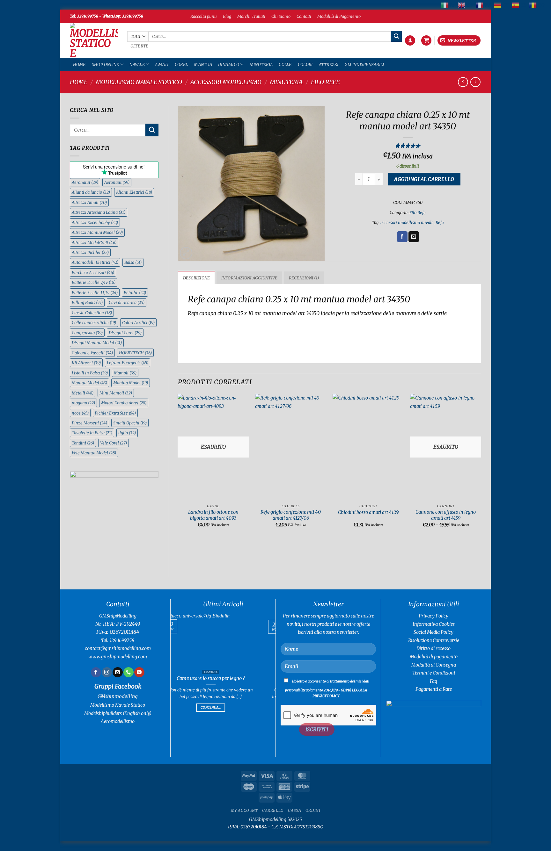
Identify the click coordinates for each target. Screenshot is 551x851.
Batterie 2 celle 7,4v (93, 282)
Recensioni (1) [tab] (304, 277)
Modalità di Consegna (433, 665)
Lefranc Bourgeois (127, 362)
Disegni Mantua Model (97, 342)
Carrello (273, 810)
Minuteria (261, 64)
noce (80, 412)
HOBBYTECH (135, 352)
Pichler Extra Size (115, 412)
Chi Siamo (280, 16)
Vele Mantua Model (94, 452)
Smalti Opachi (130, 422)
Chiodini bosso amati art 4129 (368, 512)
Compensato (87, 332)
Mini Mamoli (115, 392)
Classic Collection (92, 312)
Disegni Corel (125, 332)
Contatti (304, 16)
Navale (137, 64)
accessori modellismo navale (407, 222)
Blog (227, 16)
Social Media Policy (433, 632)
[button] (410, 40)
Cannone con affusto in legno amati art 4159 (445, 515)
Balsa (133, 262)
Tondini (83, 442)
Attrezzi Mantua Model (97, 232)
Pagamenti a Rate (433, 689)
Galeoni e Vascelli (92, 352)
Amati (161, 64)
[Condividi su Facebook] (402, 236)
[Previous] (178, 466)
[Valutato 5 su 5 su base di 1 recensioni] (407, 145)
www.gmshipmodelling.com (117, 657)
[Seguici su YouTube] (139, 672)
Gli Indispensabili (364, 64)
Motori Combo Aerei (123, 402)
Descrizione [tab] (196, 277)
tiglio (127, 432)
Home (79, 64)
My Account (244, 810)
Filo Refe (325, 82)
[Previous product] (475, 82)
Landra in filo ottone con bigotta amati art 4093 (213, 515)
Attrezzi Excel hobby (95, 222)
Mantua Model (89, 382)
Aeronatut (85, 182)
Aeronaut (116, 182)
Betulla (135, 292)
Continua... (250, 714)
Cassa (294, 810)
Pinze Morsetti (89, 422)
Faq (433, 681)
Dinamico (228, 64)
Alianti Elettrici (134, 192)
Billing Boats (87, 302)
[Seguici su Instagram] (107, 672)
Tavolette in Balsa (92, 432)
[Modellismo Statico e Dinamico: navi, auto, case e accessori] (94, 40)
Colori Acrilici (138, 322)
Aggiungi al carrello (424, 179)
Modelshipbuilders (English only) (117, 713)
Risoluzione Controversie (433, 640)
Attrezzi (329, 64)
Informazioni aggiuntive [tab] (249, 277)
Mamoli (125, 372)
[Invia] (396, 36)
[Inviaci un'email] (117, 672)
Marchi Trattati (251, 16)
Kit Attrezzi (86, 362)
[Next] (481, 466)
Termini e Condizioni (433, 673)
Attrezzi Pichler (90, 252)
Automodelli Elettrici (95, 262)
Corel (181, 64)
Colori (305, 64)
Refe (440, 222)
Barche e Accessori (93, 272)
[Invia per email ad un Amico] (413, 236)
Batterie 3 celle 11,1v (95, 292)
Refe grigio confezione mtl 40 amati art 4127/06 (291, 515)
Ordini (312, 810)
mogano (83, 402)
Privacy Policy (433, 616)
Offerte (139, 46)
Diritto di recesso (433, 648)
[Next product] (463, 82)
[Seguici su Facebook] (96, 672)
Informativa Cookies (434, 624)
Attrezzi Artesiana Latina (98, 212)
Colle (285, 64)
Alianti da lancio (91, 192)
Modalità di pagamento (434, 657)
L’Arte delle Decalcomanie (250, 678)
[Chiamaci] (128, 672)
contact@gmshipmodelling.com (118, 648)
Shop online (105, 64)
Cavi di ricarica (126, 302)
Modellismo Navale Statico (139, 82)
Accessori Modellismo (225, 82)
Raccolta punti (203, 16)
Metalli (82, 392)
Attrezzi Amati (89, 202)
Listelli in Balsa (90, 372)
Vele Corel (113, 442)
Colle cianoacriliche (94, 322)
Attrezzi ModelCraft (94, 242)
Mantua (203, 64)
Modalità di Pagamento (339, 16)
